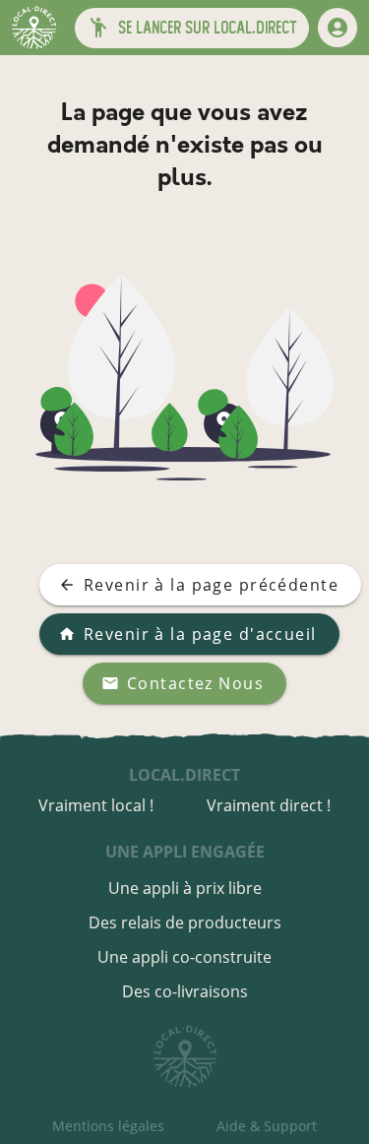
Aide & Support (266, 1125)
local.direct (184, 775)
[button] (192, 28)
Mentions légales (108, 1125)
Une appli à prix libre (185, 888)
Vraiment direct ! (269, 805)
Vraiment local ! (96, 805)
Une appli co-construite (184, 957)
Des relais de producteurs (185, 922)
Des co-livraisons (185, 991)
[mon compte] (337, 27)
